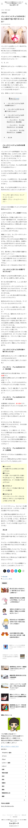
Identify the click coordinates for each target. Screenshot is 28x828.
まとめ (9, 137)
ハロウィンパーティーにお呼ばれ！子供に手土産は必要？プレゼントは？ (18, 686)
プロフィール (17, 815)
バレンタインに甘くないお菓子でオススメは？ (14, 110)
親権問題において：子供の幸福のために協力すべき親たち (18, 706)
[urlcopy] (23, 570)
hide (17, 98)
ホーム (4, 815)
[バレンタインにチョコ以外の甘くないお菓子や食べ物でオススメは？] (15, 570)
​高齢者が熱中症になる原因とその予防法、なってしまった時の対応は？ (17, 600)
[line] (19, 570)
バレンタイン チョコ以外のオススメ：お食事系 (15, 131)
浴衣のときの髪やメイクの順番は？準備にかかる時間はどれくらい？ (17, 611)
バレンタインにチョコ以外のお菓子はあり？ (14, 104)
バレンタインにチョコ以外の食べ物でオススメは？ (14, 116)
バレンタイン (5, 578)
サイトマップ (10, 815)
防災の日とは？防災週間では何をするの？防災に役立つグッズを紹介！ (17, 622)
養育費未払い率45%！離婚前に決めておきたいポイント (18, 668)
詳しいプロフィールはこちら (10, 746)
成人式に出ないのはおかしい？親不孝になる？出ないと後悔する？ (17, 590)
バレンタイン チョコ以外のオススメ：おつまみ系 (15, 126)
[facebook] (8, 570)
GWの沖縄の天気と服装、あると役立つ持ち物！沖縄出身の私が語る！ (17, 635)
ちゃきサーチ (14, 5)
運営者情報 (15, 816)
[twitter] (4, 570)
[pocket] (12, 570)
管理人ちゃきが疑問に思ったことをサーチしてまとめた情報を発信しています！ (14, 820)
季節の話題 (4, 576)
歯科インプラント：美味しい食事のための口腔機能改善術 (18, 695)
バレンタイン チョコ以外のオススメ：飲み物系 (15, 121)
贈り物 (10, 578)
